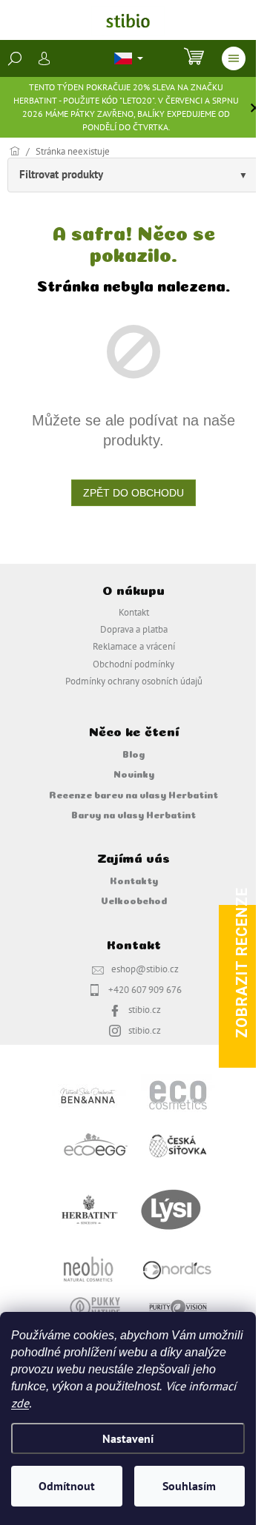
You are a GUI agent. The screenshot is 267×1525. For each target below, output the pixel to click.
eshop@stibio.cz (145, 968)
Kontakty (134, 880)
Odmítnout (67, 1485)
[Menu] (233, 58)
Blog (133, 753)
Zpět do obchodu (133, 493)
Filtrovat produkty (61, 174)
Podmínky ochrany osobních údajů (133, 681)
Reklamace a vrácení (134, 646)
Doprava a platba (134, 629)
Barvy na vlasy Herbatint (133, 814)
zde (20, 1403)
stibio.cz (144, 1009)
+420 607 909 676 (145, 989)
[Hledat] (15, 58)
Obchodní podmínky (133, 664)
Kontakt (134, 612)
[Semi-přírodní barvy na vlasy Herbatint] (89, 1208)
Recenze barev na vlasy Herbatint (133, 794)
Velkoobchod (134, 900)
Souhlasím (189, 1485)
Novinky (133, 773)
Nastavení (128, 1438)
